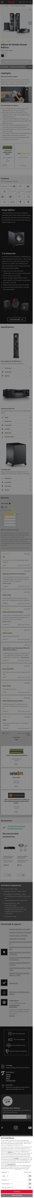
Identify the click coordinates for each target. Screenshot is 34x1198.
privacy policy (18, 1168)
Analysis (4, 1176)
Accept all (17, 1191)
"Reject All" (10, 1151)
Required (4, 1172)
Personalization (6, 1183)
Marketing (4, 1180)
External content (6, 1187)
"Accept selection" (11, 1164)
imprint (27, 1168)
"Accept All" (16, 1157)
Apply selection (17, 1195)
